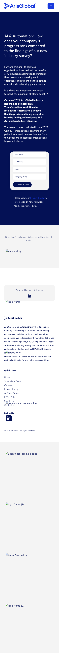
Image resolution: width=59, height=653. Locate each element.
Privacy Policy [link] (37, 198)
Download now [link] (22, 184)
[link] (20, 4)
